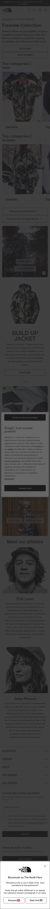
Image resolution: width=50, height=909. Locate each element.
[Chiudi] (45, 866)
